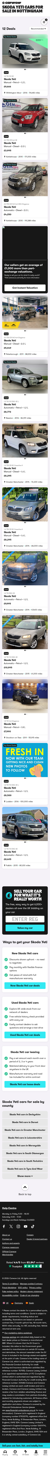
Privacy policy (35, 1287)
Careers (30, 1235)
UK (7, 1303)
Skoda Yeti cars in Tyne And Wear (25, 1169)
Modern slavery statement (31, 1291)
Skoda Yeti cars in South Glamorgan (25, 1153)
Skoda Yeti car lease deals (25, 1084)
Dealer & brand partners (37, 1239)
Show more (24, 1176)
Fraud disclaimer (9, 1287)
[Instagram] (19, 1227)
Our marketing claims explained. (18, 1333)
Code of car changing (29, 1295)
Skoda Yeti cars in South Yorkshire (25, 1161)
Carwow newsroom (10, 1247)
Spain (31, 1303)
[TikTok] (32, 1227)
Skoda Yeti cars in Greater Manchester (25, 1130)
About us (6, 1235)
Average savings (9, 1337)
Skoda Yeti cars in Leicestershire (25, 1138)
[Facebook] (4, 1227)
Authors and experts (11, 1243)
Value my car (25, 928)
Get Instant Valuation (25, 287)
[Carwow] (11, 3)
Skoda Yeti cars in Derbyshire (25, 1114)
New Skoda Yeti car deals (25, 985)
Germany (19, 1303)
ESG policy (23, 1287)
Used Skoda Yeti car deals (25, 1035)
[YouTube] (26, 1227)
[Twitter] (11, 1227)
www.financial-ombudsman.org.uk (20, 1410)
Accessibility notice (10, 1295)
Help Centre (9, 1208)
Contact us (7, 1239)
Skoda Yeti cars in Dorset (25, 1122)
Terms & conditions (10, 1284)
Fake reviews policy (10, 1291)
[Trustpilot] (25, 1266)
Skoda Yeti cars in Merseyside (25, 1145)
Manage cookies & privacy (31, 1284)
